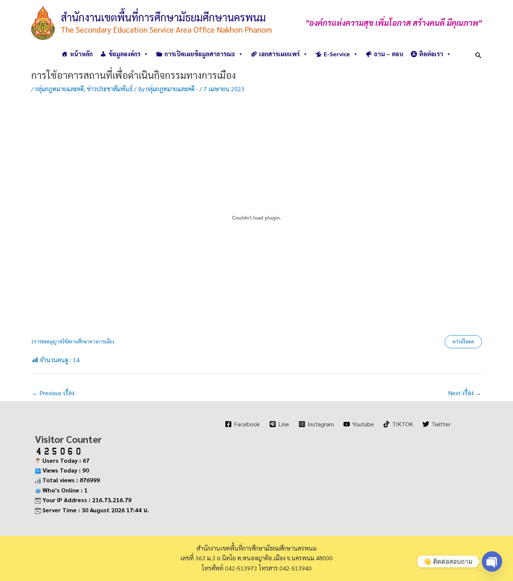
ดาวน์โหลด (463, 341)
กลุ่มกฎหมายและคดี (59, 89)
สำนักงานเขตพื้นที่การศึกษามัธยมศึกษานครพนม (163, 17)
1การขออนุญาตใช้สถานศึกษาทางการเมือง (72, 341)
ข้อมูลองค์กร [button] (124, 54)
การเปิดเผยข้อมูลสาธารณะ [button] (199, 54)
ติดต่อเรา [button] (431, 54)
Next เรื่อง (464, 393)
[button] (478, 54)
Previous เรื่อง (53, 393)
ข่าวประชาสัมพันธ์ (110, 89)
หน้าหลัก (81, 54)
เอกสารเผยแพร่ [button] (279, 54)
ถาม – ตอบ (388, 54)
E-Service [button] (337, 54)
